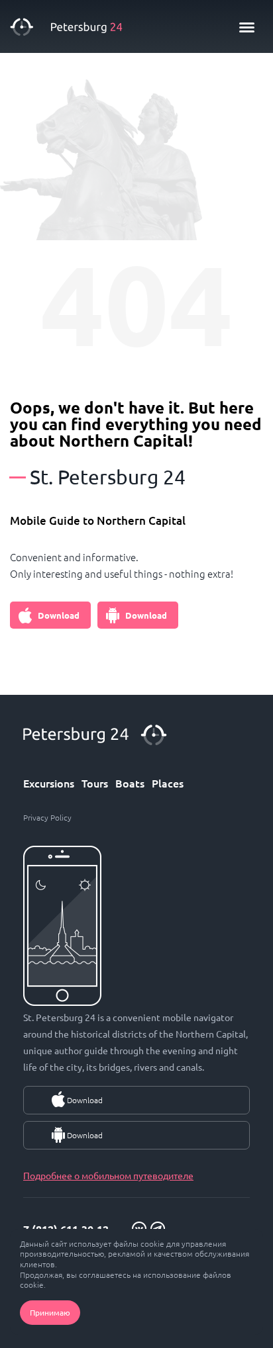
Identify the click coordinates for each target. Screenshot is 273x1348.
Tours (95, 783)
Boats (129, 783)
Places (168, 783)
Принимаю (50, 1312)
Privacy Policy (47, 817)
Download (59, 615)
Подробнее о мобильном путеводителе (108, 1175)
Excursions (48, 783)
